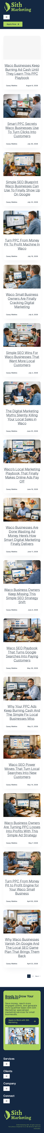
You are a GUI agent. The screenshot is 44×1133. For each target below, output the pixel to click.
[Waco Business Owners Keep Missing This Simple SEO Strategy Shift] (22, 562)
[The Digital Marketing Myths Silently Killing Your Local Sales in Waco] (22, 383)
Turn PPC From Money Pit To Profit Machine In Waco (22, 244)
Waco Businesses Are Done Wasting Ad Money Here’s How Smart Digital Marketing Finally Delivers (22, 535)
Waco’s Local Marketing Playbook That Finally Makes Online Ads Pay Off (22, 475)
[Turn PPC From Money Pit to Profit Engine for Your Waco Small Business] (22, 853)
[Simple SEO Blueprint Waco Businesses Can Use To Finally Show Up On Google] (22, 154)
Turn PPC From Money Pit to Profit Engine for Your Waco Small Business (22, 887)
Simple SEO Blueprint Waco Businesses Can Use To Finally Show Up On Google (22, 188)
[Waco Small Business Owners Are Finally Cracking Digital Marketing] (22, 266)
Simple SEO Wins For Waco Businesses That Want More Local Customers (22, 359)
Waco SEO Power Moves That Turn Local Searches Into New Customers (22, 771)
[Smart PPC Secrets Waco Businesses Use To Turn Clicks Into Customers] (22, 95)
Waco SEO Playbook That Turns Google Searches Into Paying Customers (22, 654)
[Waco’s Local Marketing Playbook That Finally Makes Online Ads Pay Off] (22, 441)
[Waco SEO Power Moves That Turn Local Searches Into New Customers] (22, 736)
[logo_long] (17, 2)
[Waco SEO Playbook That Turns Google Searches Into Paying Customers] (22, 620)
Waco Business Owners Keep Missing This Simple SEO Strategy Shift (22, 596)
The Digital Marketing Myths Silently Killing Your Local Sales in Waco (22, 417)
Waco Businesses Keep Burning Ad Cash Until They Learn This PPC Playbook (22, 71)
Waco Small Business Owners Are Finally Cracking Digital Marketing (22, 300)
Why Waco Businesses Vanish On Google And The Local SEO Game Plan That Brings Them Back (22, 947)
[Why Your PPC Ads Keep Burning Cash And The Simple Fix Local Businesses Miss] (22, 678)
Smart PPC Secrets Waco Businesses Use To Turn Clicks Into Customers (22, 130)
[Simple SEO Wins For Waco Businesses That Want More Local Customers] (22, 324)
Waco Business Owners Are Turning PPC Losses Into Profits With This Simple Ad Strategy (22, 829)
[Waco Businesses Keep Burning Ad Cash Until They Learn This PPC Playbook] (22, 48)
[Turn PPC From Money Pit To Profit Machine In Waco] (22, 212)
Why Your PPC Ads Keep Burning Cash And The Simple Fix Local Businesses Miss (22, 712)
